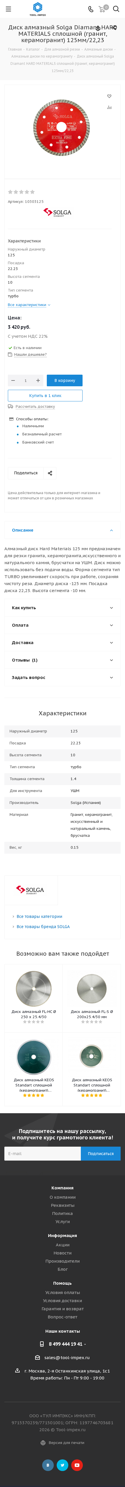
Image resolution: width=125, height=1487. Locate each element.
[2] (16, 192)
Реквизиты (62, 1205)
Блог (63, 1269)
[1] (10, 192)
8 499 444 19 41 (65, 1344)
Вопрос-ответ (62, 1317)
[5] (32, 192)
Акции (62, 1244)
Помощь (62, 1283)
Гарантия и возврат (63, 1308)
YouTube (77, 1465)
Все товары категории (39, 916)
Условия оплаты (62, 1292)
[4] (27, 192)
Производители (62, 1261)
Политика (62, 1213)
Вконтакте (48, 1465)
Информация (62, 1235)
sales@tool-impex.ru (67, 1357)
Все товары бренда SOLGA (43, 926)
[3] (21, 192)
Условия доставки (62, 1300)
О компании (63, 1197)
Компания (62, 1188)
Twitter (62, 1465)
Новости (62, 1253)
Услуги (63, 1221)
